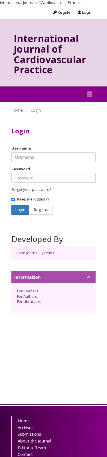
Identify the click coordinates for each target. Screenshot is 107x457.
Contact (25, 454)
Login (86, 12)
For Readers (27, 290)
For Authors (27, 296)
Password (20, 168)
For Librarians (29, 301)
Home (17, 110)
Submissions (29, 434)
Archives (25, 427)
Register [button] (41, 209)
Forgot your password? (31, 189)
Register (64, 12)
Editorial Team (32, 447)
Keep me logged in (33, 199)
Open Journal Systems (35, 252)
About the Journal (34, 441)
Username (21, 148)
